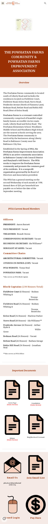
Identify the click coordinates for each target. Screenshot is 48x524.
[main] (24, 61)
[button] (3, 3)
